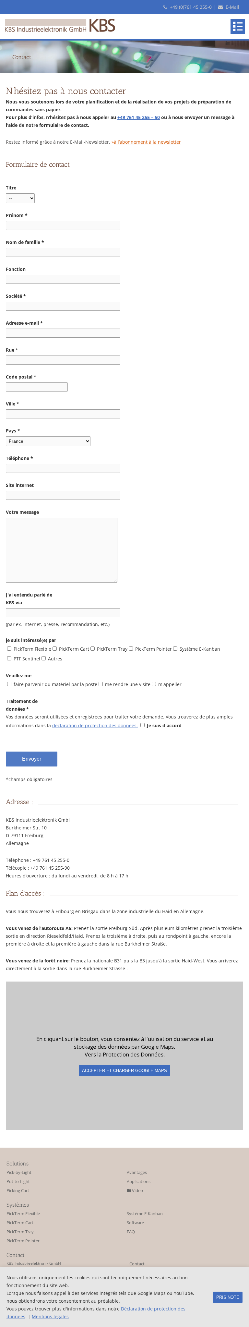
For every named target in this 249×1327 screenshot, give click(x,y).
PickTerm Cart (19, 1222)
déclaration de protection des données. (95, 725)
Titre (11, 188)
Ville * (12, 404)
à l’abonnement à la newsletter (147, 142)
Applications (138, 1181)
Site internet (20, 485)
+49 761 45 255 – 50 (138, 117)
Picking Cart (17, 1190)
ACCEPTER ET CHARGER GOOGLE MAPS (124, 1070)
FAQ (131, 1232)
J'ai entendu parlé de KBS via (29, 599)
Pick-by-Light (18, 1172)
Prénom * (17, 215)
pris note (227, 1297)
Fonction (16, 269)
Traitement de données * (22, 705)
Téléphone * (19, 458)
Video (137, 1190)
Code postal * (21, 377)
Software (135, 1222)
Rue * (12, 350)
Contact (137, 1264)
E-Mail (231, 7)
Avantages (137, 1172)
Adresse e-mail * (24, 323)
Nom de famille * (25, 242)
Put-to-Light (18, 1181)
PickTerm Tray (20, 1232)
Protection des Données (133, 1054)
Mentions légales (50, 1316)
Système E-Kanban (145, 1213)
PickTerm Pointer (23, 1241)
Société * (16, 296)
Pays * (13, 431)
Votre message (22, 512)
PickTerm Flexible (23, 1213)
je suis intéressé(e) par (31, 640)
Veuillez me (18, 675)
